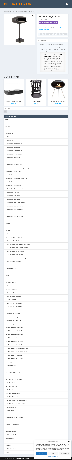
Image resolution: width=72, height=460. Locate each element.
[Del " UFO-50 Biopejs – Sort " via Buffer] (58, 34)
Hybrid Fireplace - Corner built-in (15, 341)
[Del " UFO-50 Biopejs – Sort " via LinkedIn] (55, 34)
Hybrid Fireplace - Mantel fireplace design (17, 351)
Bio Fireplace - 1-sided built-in (14, 143)
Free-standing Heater (12, 289)
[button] (69, 441)
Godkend (41, 453)
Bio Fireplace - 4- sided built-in (14, 154)
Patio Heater (10, 414)
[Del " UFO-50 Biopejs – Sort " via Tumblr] (49, 34)
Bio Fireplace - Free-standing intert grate (17, 178)
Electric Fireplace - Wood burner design (16, 258)
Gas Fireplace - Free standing (14, 320)
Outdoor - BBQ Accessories (13, 376)
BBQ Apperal (10, 130)
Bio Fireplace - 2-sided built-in (14, 147)
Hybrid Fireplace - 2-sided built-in (15, 331)
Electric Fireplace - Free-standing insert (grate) (18, 244)
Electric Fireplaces (11, 265)
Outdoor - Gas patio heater (14, 393)
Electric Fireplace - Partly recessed (15, 251)
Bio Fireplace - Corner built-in (14, 171)
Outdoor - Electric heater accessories (16, 382)
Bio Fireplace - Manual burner (14, 185)
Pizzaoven (9, 421)
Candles (9, 230)
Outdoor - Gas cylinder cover (14, 389)
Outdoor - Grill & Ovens (12, 396)
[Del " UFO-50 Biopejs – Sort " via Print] (66, 34)
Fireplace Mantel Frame (13, 279)
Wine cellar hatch (11, 448)
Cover (8, 234)
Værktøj (7, 452)
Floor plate (9, 285)
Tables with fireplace (12, 434)
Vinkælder (9, 441)
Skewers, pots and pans (13, 424)
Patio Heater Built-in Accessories (15, 417)
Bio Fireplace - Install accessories (15, 182)
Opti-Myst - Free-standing (13, 372)
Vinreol (9, 445)
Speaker (9, 428)
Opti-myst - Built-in (12, 369)
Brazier (9, 223)
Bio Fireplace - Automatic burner (15, 161)
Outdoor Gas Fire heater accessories (16, 403)
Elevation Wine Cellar (12, 268)
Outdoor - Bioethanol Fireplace (14, 379)
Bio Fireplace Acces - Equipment (15, 209)
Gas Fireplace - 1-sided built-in (14, 303)
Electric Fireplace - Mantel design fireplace (17, 247)
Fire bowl (9, 272)
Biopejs (9, 220)
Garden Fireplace (11, 292)
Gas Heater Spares (11, 324)
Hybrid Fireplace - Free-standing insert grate (18, 348)
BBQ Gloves (10, 133)
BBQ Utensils (10, 140)
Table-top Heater (11, 431)
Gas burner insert (11, 299)
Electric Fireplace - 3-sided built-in (15, 240)
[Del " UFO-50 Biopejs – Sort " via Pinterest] (52, 34)
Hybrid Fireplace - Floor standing (15, 344)
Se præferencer (64, 453)
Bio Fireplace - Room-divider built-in (16, 188)
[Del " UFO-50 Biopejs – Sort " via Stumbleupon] (61, 34)
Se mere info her (54, 66)
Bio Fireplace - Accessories (13, 157)
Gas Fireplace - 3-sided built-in (14, 310)
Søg (5, 111)
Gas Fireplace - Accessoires (13, 313)
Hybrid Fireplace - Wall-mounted (15, 358)
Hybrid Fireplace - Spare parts (14, 355)
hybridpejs (9, 362)
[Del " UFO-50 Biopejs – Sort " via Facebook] (41, 34)
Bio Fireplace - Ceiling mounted (14, 164)
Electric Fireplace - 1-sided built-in (15, 237)
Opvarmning (9, 11)
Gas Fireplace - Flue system (13, 317)
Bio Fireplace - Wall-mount (13, 195)
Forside (5, 11)
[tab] (52, 40)
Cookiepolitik (49, 456)
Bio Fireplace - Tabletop (13, 192)
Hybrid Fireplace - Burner (13, 337)
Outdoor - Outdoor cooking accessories (17, 400)
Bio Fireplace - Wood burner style (15, 199)
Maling (6, 123)
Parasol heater (10, 410)
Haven (6, 119)
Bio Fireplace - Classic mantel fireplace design (18, 168)
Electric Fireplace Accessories (14, 261)
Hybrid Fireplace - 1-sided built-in (15, 327)
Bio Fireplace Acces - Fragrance (14, 213)
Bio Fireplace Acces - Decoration (15, 206)
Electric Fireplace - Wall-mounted (15, 254)
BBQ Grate (9, 136)
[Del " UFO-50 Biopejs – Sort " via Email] (64, 34)
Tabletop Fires (10, 438)
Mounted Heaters (11, 365)
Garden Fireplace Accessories (14, 296)
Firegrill (9, 275)
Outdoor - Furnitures (12, 386)
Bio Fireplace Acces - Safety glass (15, 216)
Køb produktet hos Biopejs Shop (48, 22)
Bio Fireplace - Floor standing (19, 11)
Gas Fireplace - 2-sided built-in (14, 306)
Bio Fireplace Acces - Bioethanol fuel (16, 202)
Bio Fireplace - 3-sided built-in (14, 150)
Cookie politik (18, 458)
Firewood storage (11, 282)
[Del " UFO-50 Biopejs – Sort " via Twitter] (44, 34)
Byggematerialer (11, 227)
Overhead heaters (11, 407)
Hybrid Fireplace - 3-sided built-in (15, 334)
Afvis (52, 453)
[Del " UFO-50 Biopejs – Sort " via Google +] (47, 34)
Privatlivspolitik (55, 456)
